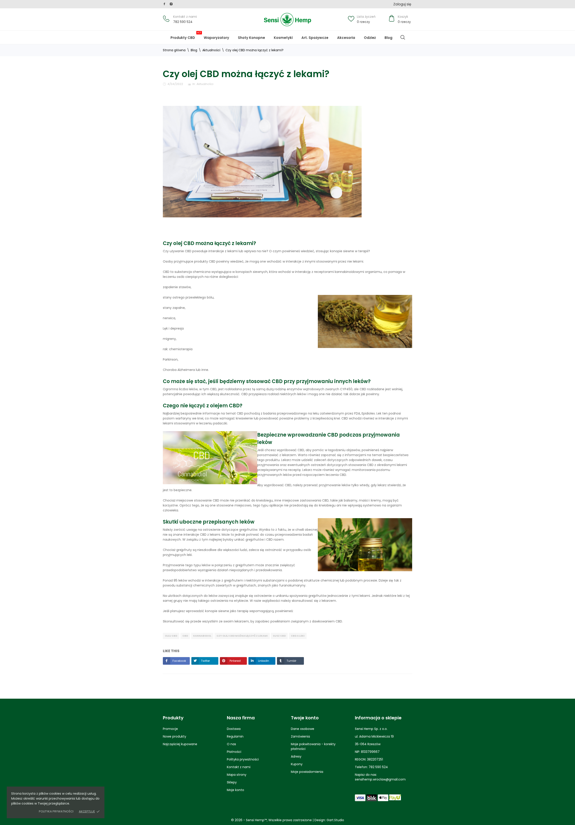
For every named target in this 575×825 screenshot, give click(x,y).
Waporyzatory (216, 37)
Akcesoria (346, 37)
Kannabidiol (202, 636)
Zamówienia (300, 736)
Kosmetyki (283, 37)
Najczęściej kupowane (180, 744)
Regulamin (235, 736)
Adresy (296, 756)
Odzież (370, 37)
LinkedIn (263, 661)
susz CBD (279, 636)
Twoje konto (305, 718)
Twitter (205, 661)
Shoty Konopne (254, 35)
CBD (185, 636)
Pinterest (235, 661)
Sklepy (232, 782)
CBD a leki (298, 636)
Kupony (297, 764)
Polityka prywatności (56, 811)
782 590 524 (182, 22)
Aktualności (205, 84)
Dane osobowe (302, 729)
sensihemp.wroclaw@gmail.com (380, 779)
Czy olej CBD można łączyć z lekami (242, 636)
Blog (392, 35)
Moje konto (235, 790)
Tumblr (291, 661)
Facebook (179, 661)
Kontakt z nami (185, 16)
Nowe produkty (174, 736)
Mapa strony (236, 774)
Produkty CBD (185, 35)
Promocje (170, 729)
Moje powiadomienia (307, 771)
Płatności (234, 751)
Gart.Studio (335, 820)
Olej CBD (171, 636)
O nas (231, 744)
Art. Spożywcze (314, 37)
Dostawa (234, 729)
